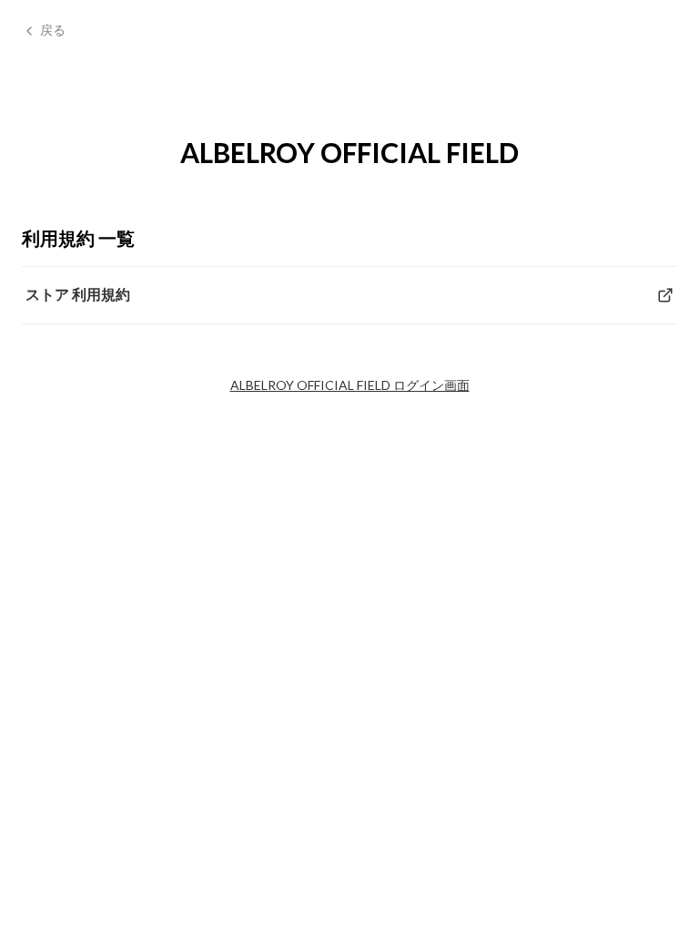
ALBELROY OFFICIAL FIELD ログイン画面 (350, 385)
